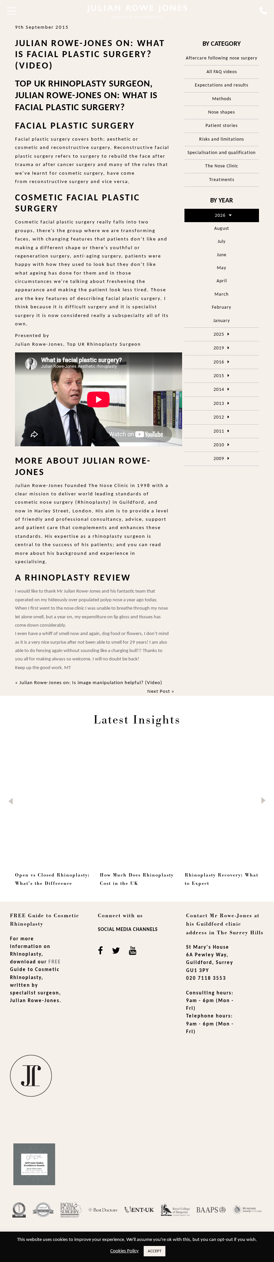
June (222, 255)
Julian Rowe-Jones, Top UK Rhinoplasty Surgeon (78, 344)
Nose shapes (221, 112)
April (222, 281)
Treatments (221, 179)
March (222, 294)
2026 (220, 215)
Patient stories (222, 125)
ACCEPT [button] (154, 1251)
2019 (219, 348)
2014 (219, 389)
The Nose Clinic (221, 166)
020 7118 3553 (206, 978)
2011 (219, 431)
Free (54, 962)
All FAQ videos (222, 71)
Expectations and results (221, 85)
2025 (219, 334)
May (221, 268)
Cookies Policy (124, 1251)
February (221, 307)
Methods (221, 99)
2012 (219, 417)
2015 (219, 375)
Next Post (158, 691)
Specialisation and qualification (221, 152)
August (221, 228)
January (221, 320)
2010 (219, 445)
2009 (219, 458)
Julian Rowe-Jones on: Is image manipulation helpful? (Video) (90, 682)
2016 (219, 362)
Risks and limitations (221, 139)
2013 (219, 403)
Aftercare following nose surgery (221, 58)
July (222, 241)
